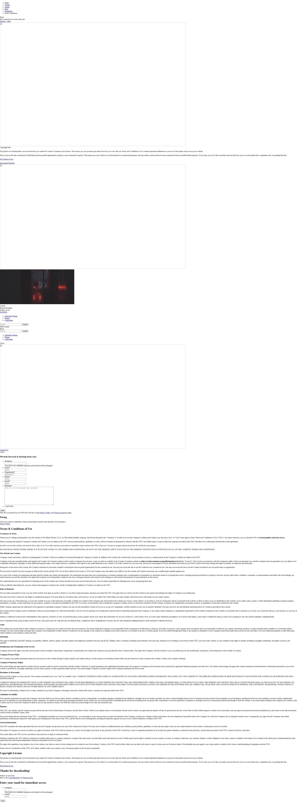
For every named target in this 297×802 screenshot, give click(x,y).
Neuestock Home (11, 316)
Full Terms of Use (6, 159)
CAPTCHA (9, 506)
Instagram (8, 461)
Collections (9, 320)
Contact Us (4, 450)
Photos (7, 318)
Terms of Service (60, 513)
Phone (7, 477)
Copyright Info (13, 778)
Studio (7, 7)
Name (7, 468)
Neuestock (8, 11)
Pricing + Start (5, 21)
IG (1, 312)
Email (7, 481)
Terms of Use (28, 778)
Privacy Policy (45, 513)
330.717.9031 (5, 524)
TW (5, 312)
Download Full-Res (7, 163)
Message (8, 486)
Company (8, 788)
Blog (6, 9)
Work (7, 3)
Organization (10, 472)
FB (3, 312)
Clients (7, 5)
